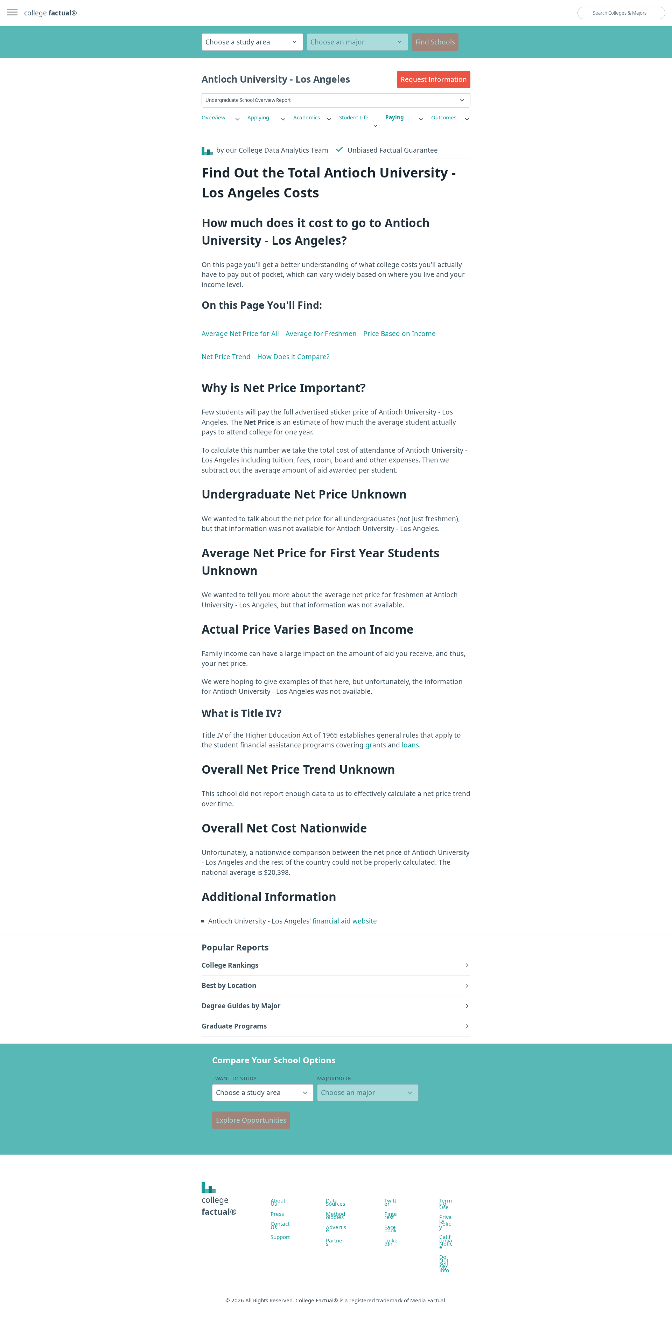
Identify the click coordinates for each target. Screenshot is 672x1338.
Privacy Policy (445, 1222)
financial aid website (344, 921)
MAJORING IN (334, 1078)
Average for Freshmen (321, 333)
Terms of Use (445, 1204)
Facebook (390, 1229)
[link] (221, 117)
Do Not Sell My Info (444, 1263)
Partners (335, 1242)
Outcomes (443, 117)
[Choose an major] (357, 42)
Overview (213, 117)
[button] (433, 79)
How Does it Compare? (293, 356)
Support (280, 1236)
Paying (394, 117)
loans (410, 745)
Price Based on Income (399, 333)
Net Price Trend (226, 356)
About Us (278, 1202)
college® (219, 1205)
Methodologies (335, 1215)
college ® (50, 13)
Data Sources (335, 1202)
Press (277, 1213)
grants (375, 745)
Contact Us (280, 1225)
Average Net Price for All (240, 333)
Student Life (354, 117)
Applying (258, 117)
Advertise (336, 1229)
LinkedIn (391, 1242)
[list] (221, 117)
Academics (306, 117)
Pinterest (390, 1215)
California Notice (445, 1241)
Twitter (390, 1202)
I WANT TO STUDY (234, 1078)
